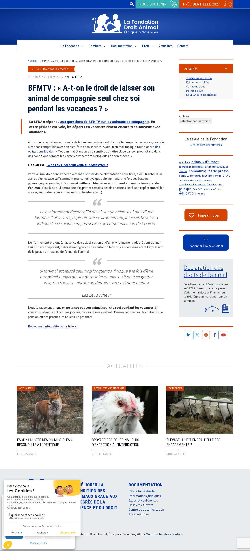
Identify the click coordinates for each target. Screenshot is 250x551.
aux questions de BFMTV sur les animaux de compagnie (104, 121)
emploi (199, 180)
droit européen (186, 180)
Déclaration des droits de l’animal (205, 271)
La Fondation (70, 46)
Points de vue (194, 90)
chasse (183, 171)
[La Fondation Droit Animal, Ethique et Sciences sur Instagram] (206, 335)
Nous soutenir (152, 4)
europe (207, 180)
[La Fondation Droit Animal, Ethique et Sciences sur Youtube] (223, 335)
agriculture (184, 162)
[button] (206, 68)
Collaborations (195, 86)
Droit (145, 46)
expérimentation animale (192, 184)
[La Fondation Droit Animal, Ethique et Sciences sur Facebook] (215, 335)
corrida (217, 175)
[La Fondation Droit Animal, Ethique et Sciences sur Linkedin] (189, 335)
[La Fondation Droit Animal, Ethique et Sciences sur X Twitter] (197, 335)
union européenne (212, 189)
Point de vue (116, 388)
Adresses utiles (139, 514)
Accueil (32, 61)
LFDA (78, 77)
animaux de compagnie (191, 166)
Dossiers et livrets (141, 505)
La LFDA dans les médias (53, 69)
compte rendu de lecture (195, 176)
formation (212, 184)
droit (226, 175)
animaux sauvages (216, 167)
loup (221, 184)
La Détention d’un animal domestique (77, 165)
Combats (95, 46)
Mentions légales (38, 543)
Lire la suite (27, 453)
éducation (187, 193)
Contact (182, 46)
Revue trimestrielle (142, 491)
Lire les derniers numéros (206, 144)
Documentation (122, 46)
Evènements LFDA (197, 82)
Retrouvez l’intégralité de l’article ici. (53, 326)
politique (185, 189)
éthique (201, 193)
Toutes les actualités (199, 78)
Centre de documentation (146, 509)
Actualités (165, 46)
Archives (184, 116)
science (197, 189)
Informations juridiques (145, 496)
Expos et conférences (143, 500)
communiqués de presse (209, 171)
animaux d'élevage (205, 162)
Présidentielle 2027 (201, 4)
